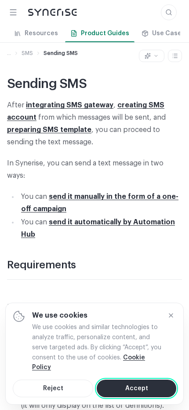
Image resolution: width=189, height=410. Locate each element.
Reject (53, 388)
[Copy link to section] (85, 265)
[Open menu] (13, 12)
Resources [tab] (41, 33)
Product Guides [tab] (105, 33)
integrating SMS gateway (69, 105)
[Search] (169, 12)
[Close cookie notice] (171, 315)
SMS (27, 53)
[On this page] (175, 56)
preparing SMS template (49, 129)
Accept (136, 388)
